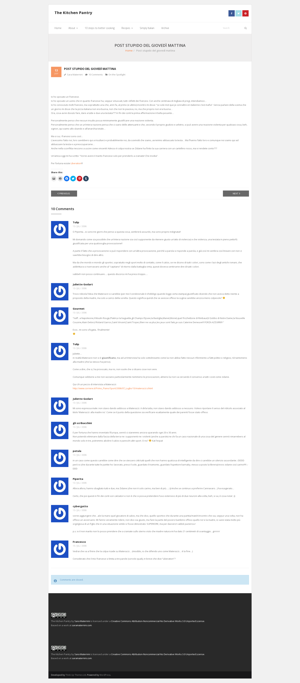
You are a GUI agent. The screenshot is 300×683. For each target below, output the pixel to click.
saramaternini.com (82, 625)
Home (129, 50)
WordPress (104, 674)
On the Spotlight (117, 74)
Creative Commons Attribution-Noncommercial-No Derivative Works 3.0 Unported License (157, 621)
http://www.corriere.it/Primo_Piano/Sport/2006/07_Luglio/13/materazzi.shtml (113, 388)
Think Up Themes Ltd (75, 674)
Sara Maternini (75, 74)
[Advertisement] (150, 86)
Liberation (76, 163)
